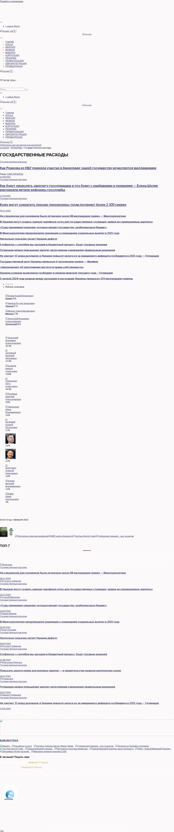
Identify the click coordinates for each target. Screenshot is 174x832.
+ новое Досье (12, 26)
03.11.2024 (5, 594)
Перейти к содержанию (11, 1)
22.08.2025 (5, 176)
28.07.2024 (5, 676)
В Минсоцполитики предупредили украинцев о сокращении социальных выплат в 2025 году (59, 233)
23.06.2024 (5, 708)
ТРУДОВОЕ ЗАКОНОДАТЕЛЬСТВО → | (132, 559)
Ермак (8, 298)
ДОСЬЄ (9, 44)
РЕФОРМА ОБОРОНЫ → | (143, 557)
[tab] (89, 284)
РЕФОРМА (10, 58)
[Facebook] (87, 6)
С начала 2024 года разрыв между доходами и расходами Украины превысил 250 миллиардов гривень (66, 278)
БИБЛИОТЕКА (9, 740)
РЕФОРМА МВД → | (120, 557)
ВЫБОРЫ (10, 52)
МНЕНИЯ (10, 47)
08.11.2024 (5, 578)
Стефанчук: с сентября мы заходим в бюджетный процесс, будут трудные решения (53, 244)
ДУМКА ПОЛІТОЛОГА (133, 713)
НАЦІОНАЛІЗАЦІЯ (55, 713)
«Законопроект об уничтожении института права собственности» (42, 267)
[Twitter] (87, 8)
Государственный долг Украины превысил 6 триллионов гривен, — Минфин (49, 261)
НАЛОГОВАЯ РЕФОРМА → (52, 554)
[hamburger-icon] (1, 22)
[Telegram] (87, 11)
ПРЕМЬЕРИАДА (14, 66)
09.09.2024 (5, 643)
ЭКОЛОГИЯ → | (160, 559)
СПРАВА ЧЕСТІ (153, 713)
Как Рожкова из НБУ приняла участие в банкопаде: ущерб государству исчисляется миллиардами (78, 168)
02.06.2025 (5, 627)
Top (2, 830)
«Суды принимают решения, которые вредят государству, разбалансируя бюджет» (53, 227)
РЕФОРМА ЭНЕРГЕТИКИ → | (42, 559)
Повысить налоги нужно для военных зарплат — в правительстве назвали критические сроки (60, 670)
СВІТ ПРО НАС (94, 713)
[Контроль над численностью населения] (20, 145)
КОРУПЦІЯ (7, 713)
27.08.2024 (5, 659)
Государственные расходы (13, 161)
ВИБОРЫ (82, 716)
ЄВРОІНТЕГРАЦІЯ (76, 713)
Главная (9, 41)
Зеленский (11, 324)
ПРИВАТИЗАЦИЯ (14, 60)
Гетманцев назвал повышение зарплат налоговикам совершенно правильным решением (57, 250)
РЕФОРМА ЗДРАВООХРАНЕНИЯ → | (91, 557)
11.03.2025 (5, 195)
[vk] (87, 14)
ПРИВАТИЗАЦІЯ (36, 713)
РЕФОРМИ (20, 713)
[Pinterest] (87, 16)
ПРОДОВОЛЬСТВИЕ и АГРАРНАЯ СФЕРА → (122, 554)
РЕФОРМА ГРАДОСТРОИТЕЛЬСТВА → (30, 557)
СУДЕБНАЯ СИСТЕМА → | (70, 559)
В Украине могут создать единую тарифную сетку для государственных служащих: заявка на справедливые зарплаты (76, 221)
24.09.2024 (5, 611)
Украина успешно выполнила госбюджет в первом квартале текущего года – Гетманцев (56, 272)
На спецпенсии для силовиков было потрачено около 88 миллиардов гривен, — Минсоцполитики (63, 216)
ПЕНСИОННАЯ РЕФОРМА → (82, 554)
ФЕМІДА (166, 713)
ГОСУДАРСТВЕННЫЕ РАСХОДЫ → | (19, 554)
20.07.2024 (5, 692)
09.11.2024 (5, 210)
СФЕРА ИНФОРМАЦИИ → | (98, 559)
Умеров (9, 306)
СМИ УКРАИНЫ (15, 174)
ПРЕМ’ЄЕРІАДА (112, 713)
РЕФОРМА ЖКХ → (61, 557)
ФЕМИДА (10, 50)
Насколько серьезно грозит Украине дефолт (28, 238)
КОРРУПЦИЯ (12, 55)
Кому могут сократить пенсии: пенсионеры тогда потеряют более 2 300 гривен (63, 204)
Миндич (9, 313)
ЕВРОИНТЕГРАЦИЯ (16, 63)
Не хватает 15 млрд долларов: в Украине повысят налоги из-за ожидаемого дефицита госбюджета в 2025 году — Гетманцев (79, 255)
